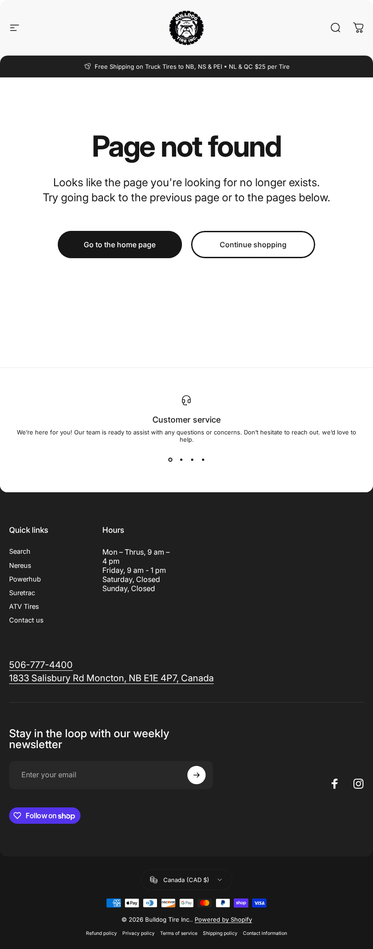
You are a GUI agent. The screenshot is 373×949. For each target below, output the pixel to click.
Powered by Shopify (223, 919)
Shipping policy (220, 933)
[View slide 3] (191, 459)
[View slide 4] (202, 459)
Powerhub (25, 579)
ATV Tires (24, 606)
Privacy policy (138, 933)
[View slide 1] (170, 459)
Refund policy (101, 933)
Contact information (265, 933)
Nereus (20, 565)
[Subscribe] (196, 775)
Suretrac (22, 593)
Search (19, 551)
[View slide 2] (181, 459)
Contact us (26, 620)
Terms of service (178, 933)
